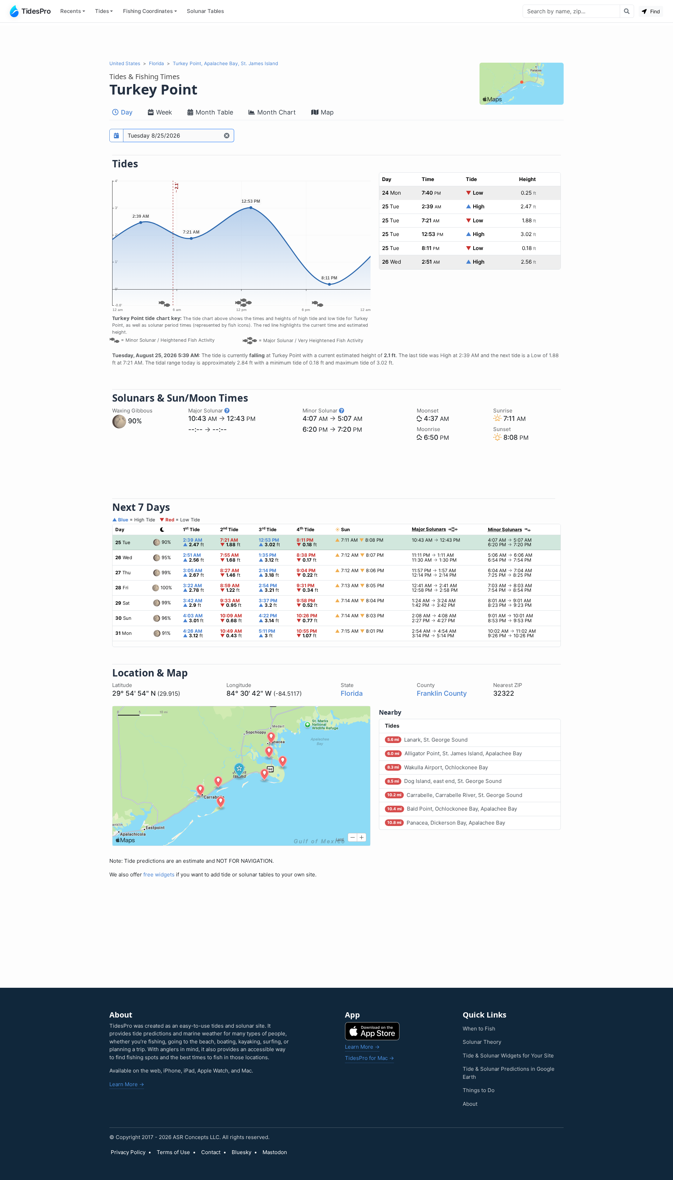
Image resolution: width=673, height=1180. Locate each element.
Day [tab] (125, 112)
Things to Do (479, 1090)
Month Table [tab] (213, 112)
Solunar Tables (205, 11)
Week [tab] (163, 112)
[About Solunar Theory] (227, 410)
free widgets (159, 874)
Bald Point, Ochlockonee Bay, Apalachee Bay (452, 808)
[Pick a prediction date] (116, 135)
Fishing (148, 11)
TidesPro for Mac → (369, 1058)
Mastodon (275, 1152)
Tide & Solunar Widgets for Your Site (508, 1055)
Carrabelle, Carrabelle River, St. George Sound (454, 795)
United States (124, 63)
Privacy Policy (128, 1152)
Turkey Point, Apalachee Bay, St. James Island (225, 63)
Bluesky (241, 1152)
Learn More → (126, 1084)
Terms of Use (173, 1152)
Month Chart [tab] (276, 112)
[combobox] (571, 11)
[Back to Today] (227, 135)
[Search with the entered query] (627, 11)
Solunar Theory (482, 1042)
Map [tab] (326, 112)
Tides (102, 11)
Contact (210, 1152)
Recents (70, 11)
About (470, 1104)
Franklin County (442, 693)
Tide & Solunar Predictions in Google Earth (509, 1073)
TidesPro (35, 11)
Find (654, 11)
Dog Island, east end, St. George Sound (444, 781)
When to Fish (479, 1028)
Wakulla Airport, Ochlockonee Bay (437, 767)
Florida (156, 63)
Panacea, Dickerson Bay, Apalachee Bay (446, 822)
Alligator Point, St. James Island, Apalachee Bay (454, 753)
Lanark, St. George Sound (427, 739)
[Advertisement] (336, 41)
